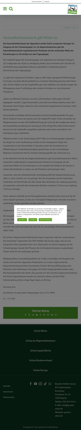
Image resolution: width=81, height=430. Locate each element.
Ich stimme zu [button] (22, 219)
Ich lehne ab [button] (33, 219)
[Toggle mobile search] (11, 9)
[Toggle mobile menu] (5, 9)
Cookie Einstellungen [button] (45, 219)
